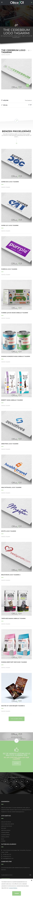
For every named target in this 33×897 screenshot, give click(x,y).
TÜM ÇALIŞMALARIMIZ (16, 718)
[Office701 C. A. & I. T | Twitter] (16, 781)
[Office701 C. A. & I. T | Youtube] (27, 781)
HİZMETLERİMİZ (5, 832)
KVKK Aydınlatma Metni (7, 824)
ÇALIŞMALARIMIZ (5, 834)
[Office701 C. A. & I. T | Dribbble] (22, 786)
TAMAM (16, 893)
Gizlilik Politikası (6, 821)
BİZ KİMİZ (3, 828)
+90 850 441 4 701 (7, 854)
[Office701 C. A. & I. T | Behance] (16, 786)
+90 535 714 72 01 (7, 856)
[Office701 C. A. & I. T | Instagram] (11, 781)
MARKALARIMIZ (5, 836)
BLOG (2, 839)
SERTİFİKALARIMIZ (5, 830)
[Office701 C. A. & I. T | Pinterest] (11, 786)
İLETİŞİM (16, 763)
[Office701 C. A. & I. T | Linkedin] (22, 781)
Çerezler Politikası (6, 826)
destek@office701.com (8, 858)
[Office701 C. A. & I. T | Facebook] (6, 781)
